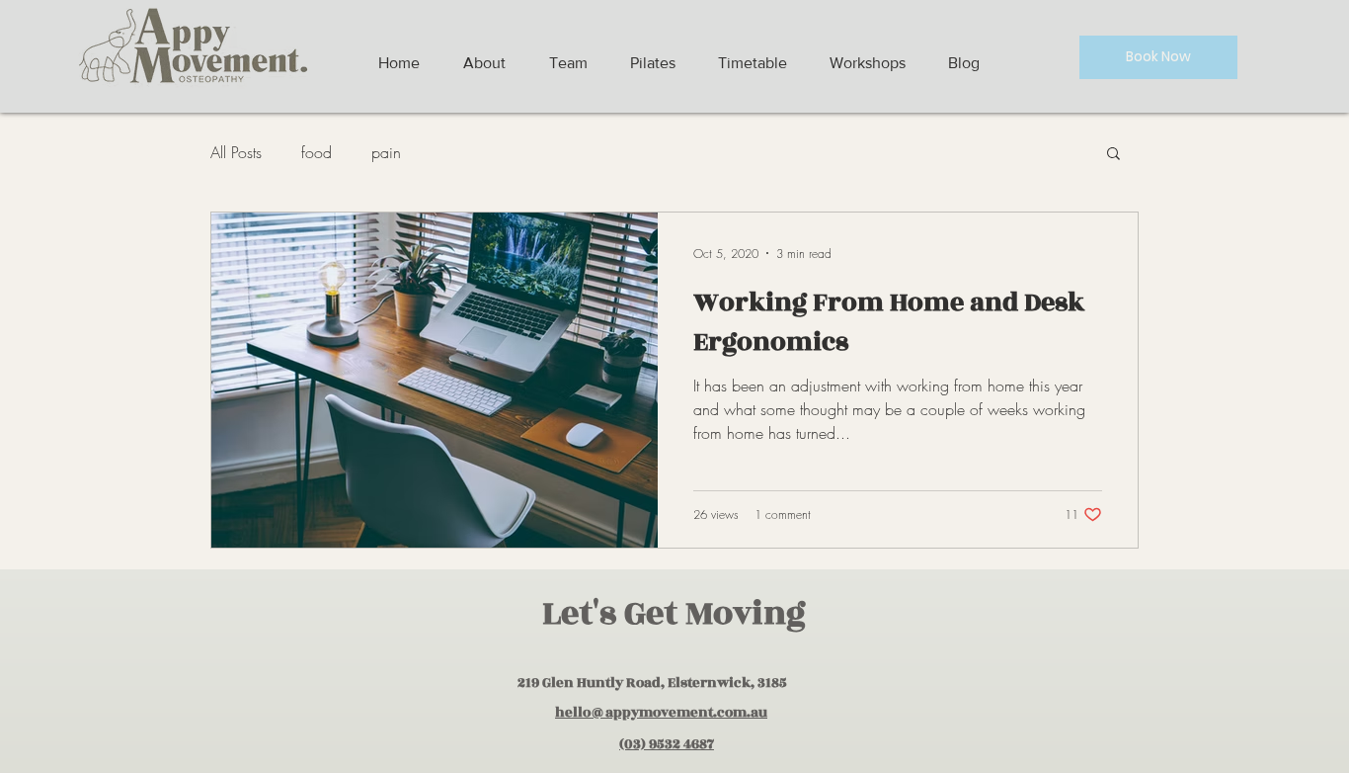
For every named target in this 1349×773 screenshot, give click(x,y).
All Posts (236, 152)
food (316, 152)
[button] (1113, 154)
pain (386, 152)
